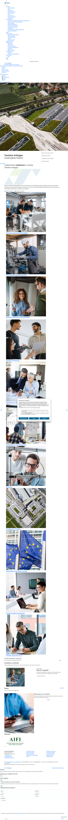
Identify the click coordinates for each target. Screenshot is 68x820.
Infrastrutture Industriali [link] (13, 25)
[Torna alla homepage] (7, 3)
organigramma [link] (11, 13)
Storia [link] (9, 9)
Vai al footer (2, 163)
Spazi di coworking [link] (11, 37)
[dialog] (34, 801)
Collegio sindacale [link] (11, 11)
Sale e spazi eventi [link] (11, 36)
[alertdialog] (34, 819)
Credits (27, 756)
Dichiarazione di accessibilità (32, 755)
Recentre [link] (9, 52)
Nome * (2, 791)
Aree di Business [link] (9, 19)
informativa (17, 813)
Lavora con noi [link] (11, 15)
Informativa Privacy (30, 753)
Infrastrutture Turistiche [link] (13, 27)
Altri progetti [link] (8, 55)
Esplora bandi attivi (41, 676)
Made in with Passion (58, 767)
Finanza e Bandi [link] (11, 23)
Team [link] (9, 14)
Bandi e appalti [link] (9, 42)
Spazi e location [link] (9, 33)
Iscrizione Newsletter (50, 752)
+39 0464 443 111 (8, 755)
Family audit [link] (10, 18)
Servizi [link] (7, 32)
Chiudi (62, 818)
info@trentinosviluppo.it (9, 757)
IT (6, 0)
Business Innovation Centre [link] (13, 34)
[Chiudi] (1, 780)
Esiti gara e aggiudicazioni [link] (13, 47)
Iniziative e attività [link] (9, 41)
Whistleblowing (49, 756)
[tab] (4, 191)
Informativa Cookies (30, 751)
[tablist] (34, 191)
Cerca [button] (60, 660)
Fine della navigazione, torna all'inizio (11, 64)
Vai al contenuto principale (5, 65)
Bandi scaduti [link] (10, 44)
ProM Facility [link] (10, 28)
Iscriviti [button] (48, 699)
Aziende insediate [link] (11, 39)
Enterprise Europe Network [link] (13, 53)
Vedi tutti (62, 688)
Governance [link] (10, 10)
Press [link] (7, 57)
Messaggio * (3, 798)
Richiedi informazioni (34, 61)
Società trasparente (50, 753)
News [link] (7, 59)
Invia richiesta (64, 817)
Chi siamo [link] (8, 6)
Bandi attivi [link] (10, 43)
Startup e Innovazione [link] (12, 30)
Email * (2, 794)
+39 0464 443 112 (8, 756)
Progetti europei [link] (9, 51)
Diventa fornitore (49, 755)
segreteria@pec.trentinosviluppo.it (13, 762)
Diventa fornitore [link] (11, 50)
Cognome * (37, 791)
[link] (5, 63)
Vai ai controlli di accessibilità (17, 65)
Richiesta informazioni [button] (50, 751)
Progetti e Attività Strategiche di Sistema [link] (16, 29)
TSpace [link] (9, 38)
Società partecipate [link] (12, 16)
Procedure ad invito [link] (12, 46)
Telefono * (37, 794)
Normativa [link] (10, 48)
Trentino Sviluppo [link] (11, 7)
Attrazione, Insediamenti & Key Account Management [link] (18, 20)
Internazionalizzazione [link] (12, 24)
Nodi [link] (9, 56)
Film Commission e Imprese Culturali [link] (15, 21)
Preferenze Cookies (30, 752)
